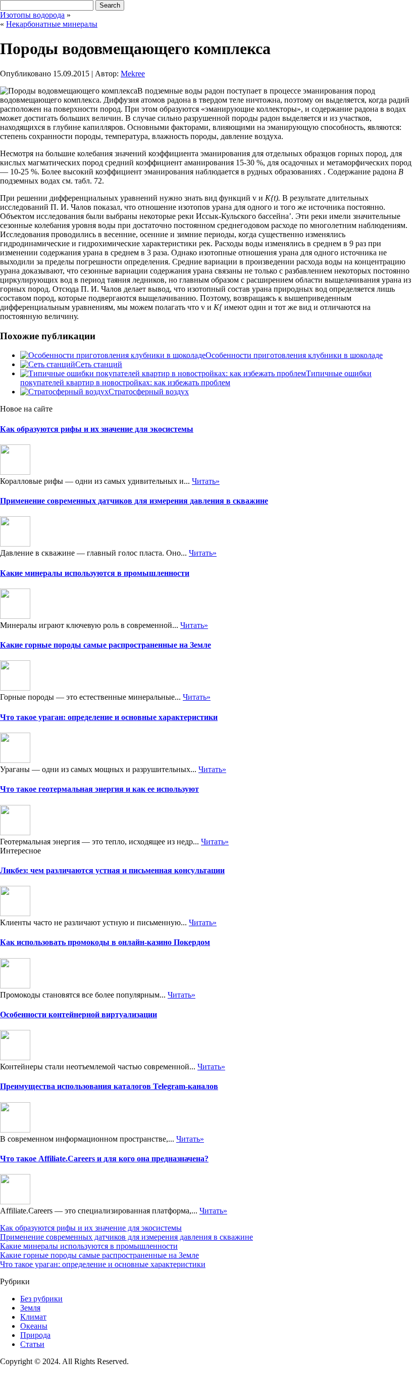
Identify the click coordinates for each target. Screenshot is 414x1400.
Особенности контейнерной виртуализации (78, 1014)
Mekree (133, 73)
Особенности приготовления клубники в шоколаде (294, 355)
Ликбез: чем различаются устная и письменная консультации (112, 870)
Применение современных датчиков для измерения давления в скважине (134, 500)
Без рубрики (41, 1298)
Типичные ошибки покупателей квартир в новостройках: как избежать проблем (196, 378)
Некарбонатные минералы (51, 24)
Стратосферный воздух (149, 391)
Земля (30, 1307)
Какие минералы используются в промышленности (94, 573)
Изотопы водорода (32, 15)
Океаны (33, 1326)
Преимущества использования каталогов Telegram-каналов (109, 1086)
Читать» (206, 481)
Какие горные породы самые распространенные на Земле (105, 645)
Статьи (32, 1344)
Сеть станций (98, 364)
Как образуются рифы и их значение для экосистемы (96, 429)
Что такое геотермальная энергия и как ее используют (99, 789)
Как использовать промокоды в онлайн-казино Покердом (105, 942)
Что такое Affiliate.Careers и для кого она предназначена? (104, 1158)
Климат (33, 1317)
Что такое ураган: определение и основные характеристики (109, 717)
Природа (35, 1335)
